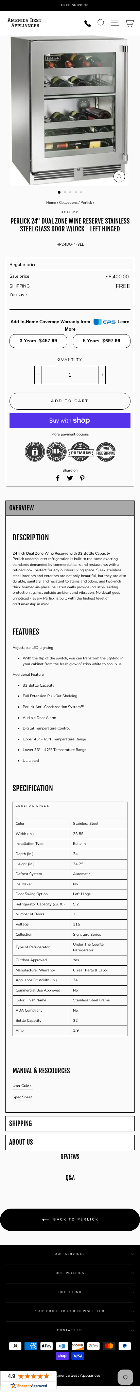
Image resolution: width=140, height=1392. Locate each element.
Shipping (20, 1124)
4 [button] (76, 193)
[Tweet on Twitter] (70, 478)
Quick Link (70, 1292)
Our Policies (70, 1273)
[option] (75, 5)
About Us (21, 1142)
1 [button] (59, 192)
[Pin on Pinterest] (82, 478)
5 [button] (82, 193)
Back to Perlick (75, 1219)
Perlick (86, 202)
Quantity (70, 359)
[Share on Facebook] (58, 478)
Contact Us (70, 1330)
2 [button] (65, 193)
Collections (68, 202)
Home (51, 202)
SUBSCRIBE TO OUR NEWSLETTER (70, 1311)
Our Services (70, 1254)
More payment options (70, 434)
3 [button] (71, 193)
